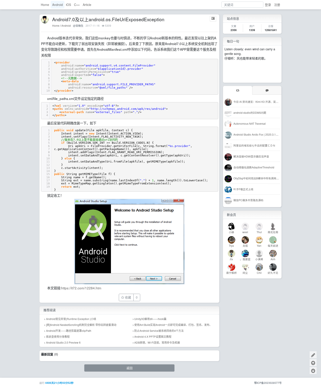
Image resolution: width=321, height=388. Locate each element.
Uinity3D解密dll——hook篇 (150, 319)
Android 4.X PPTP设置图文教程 (152, 336)
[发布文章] (313, 354)
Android (57, 4)
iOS (68, 4)
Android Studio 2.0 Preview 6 (63, 342)
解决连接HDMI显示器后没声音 (251, 156)
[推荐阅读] (237, 90)
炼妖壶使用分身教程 (58, 336)
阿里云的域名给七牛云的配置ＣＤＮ (254, 145)
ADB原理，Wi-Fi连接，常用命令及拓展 (157, 342)
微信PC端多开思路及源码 (248, 200)
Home (45, 4)
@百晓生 (78, 26)
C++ (77, 4)
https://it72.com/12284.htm (81, 287)
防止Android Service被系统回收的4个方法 (159, 330)
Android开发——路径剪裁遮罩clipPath (68, 330)
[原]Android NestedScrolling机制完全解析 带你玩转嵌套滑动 (81, 325)
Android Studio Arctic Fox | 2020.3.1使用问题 (259, 134)
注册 (277, 4)
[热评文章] (266, 90)
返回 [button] (129, 368)
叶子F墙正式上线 (243, 189)
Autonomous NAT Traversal (249, 123)
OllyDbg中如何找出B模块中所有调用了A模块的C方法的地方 (268, 178)
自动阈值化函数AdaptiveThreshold (253, 167)
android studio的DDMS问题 (249, 112)
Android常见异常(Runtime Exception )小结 (71, 319)
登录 (268, 4)
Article (87, 4)
